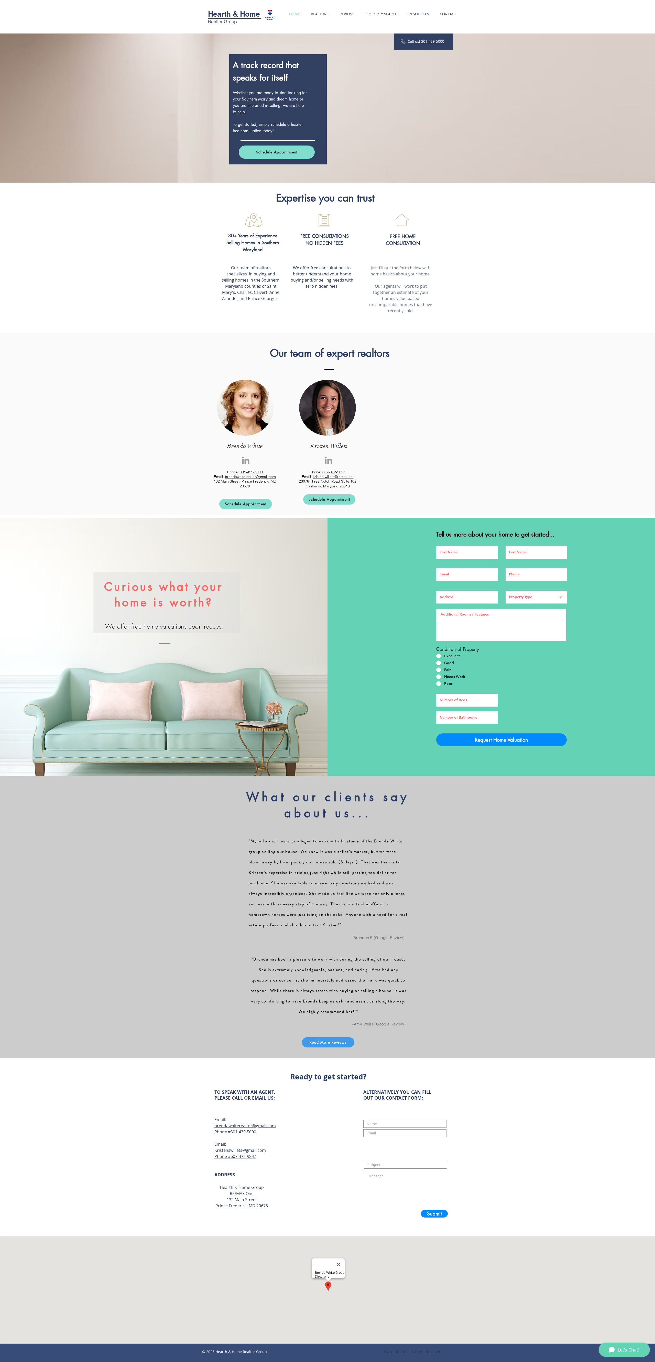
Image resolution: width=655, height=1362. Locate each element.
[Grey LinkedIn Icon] (245, 460)
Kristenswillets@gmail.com (240, 1150)
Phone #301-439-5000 (235, 1132)
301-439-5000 (432, 41)
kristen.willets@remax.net (333, 476)
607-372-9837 (333, 472)
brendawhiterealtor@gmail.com (250, 476)
